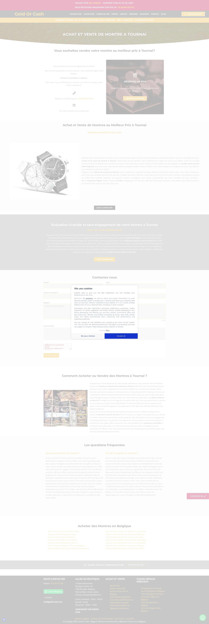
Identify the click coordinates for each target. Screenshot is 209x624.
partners (89, 298)
